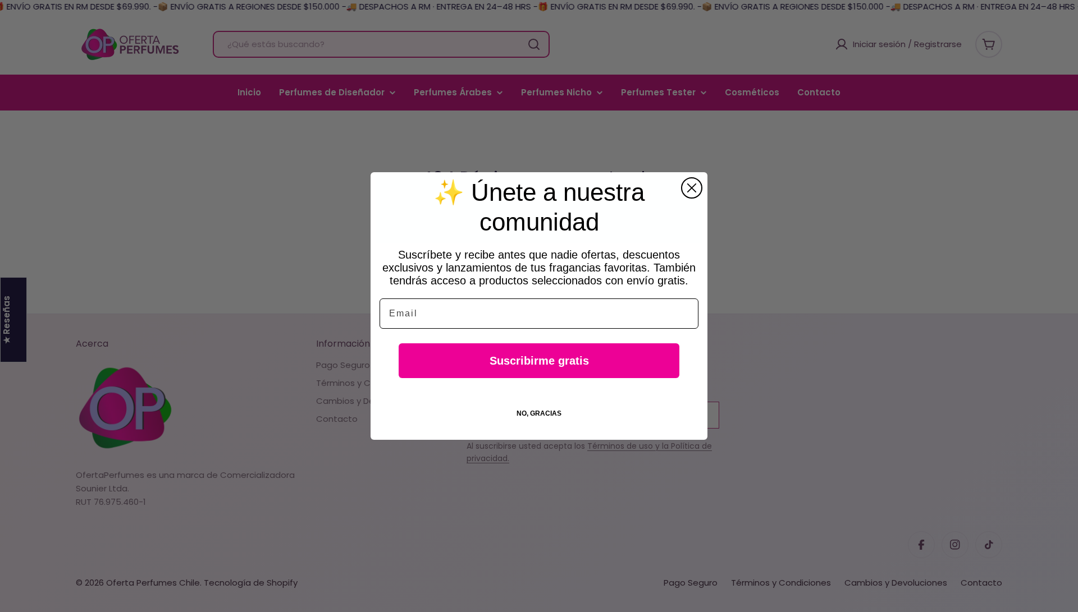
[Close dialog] (692, 188)
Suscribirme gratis (539, 361)
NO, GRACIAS (539, 413)
